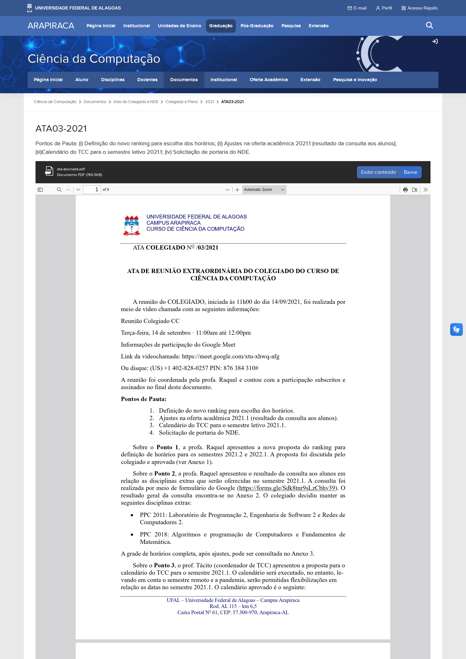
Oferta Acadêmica (269, 80)
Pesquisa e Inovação (355, 80)
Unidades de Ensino (179, 26)
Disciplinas (113, 80)
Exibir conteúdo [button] (378, 172)
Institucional (136, 26)
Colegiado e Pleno (181, 101)
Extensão (319, 26)
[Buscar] (430, 25)
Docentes (147, 80)
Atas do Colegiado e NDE (135, 101)
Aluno (81, 80)
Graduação (221, 26)
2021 (209, 101)
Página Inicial (101, 26)
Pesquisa (291, 26)
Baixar (410, 172)
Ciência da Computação (94, 58)
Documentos (184, 80)
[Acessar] (434, 42)
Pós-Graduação (257, 26)
